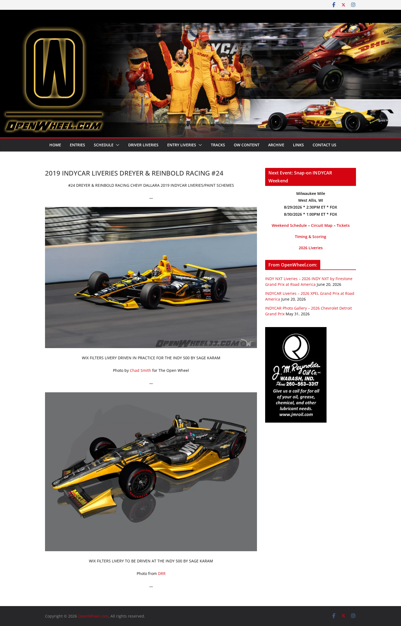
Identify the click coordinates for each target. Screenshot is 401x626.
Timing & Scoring (310, 236)
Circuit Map (322, 225)
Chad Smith (140, 370)
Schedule (103, 144)
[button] (116, 145)
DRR (162, 573)
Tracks (218, 144)
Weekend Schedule (289, 225)
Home (55, 144)
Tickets (343, 225)
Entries (77, 144)
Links (298, 144)
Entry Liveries (181, 144)
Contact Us (324, 144)
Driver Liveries (143, 144)
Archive (276, 144)
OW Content (246, 144)
